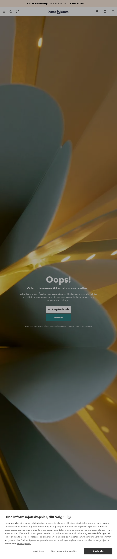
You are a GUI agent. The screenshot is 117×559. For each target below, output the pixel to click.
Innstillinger (39, 551)
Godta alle (98, 551)
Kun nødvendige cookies (64, 551)
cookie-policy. (24, 543)
